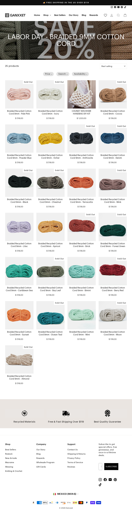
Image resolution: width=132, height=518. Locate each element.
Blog (84, 15)
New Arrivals (11, 458)
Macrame (9, 462)
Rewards (93, 15)
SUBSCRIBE (111, 466)
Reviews (71, 467)
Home (37, 15)
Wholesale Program (45, 462)
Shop (46, 15)
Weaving (9, 467)
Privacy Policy (73, 458)
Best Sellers (59, 15)
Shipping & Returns (76, 454)
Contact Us (72, 450)
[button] (48, 74)
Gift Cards (41, 467)
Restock (9, 454)
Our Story (73, 15)
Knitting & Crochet (13, 471)
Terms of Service (75, 462)
